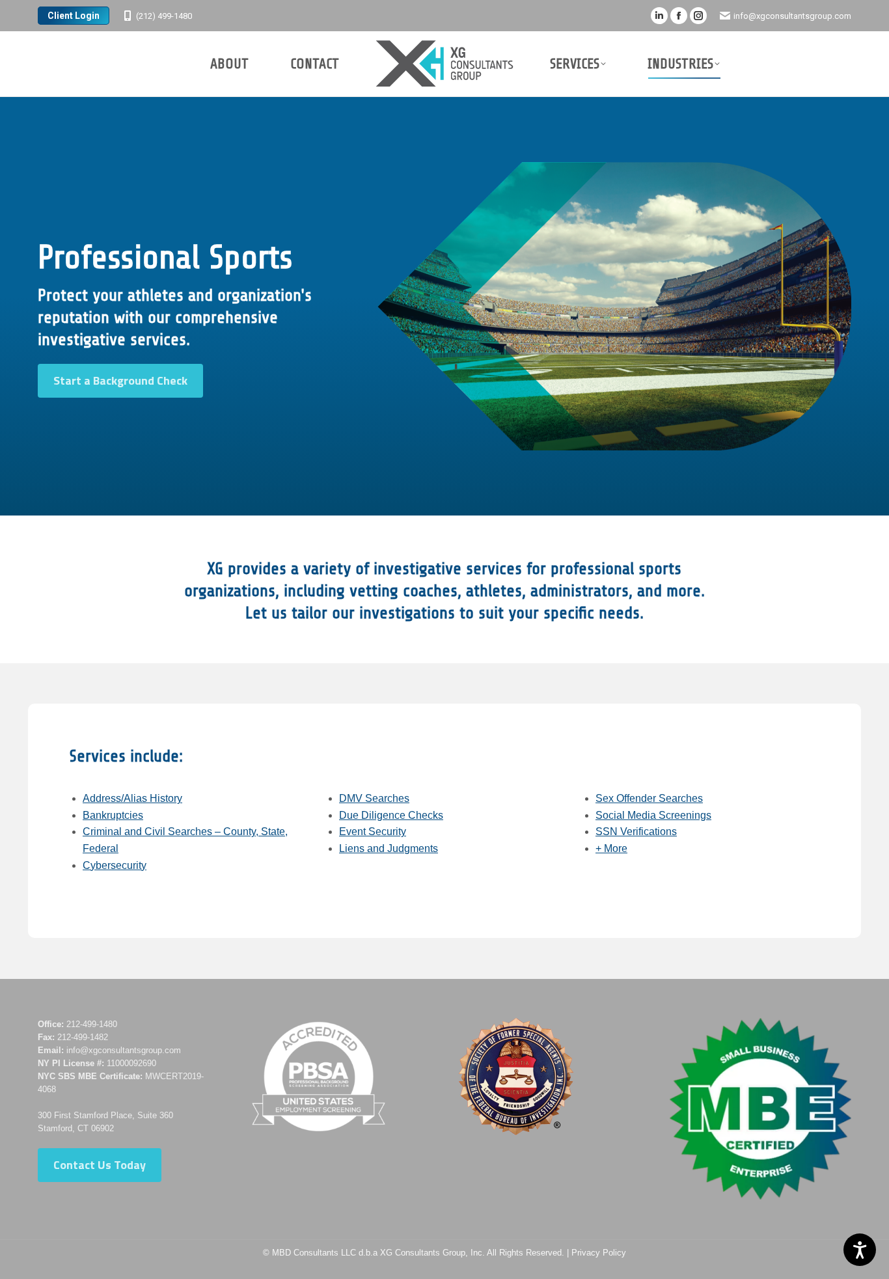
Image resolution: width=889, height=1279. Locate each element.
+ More (611, 848)
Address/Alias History (132, 798)
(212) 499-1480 (164, 16)
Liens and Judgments (388, 848)
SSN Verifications (636, 831)
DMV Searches (374, 798)
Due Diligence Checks (391, 815)
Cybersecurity (114, 865)
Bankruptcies (113, 815)
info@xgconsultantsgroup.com (792, 16)
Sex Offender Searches (649, 798)
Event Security (372, 831)
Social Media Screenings (653, 815)
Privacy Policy (598, 1253)
